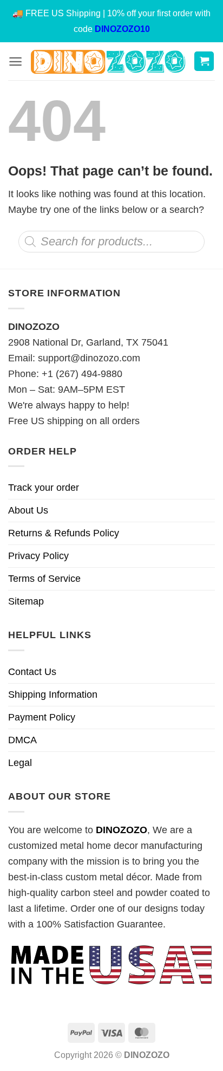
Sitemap (26, 601)
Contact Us (32, 671)
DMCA (22, 740)
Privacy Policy (38, 555)
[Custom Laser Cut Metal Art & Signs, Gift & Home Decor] (108, 61)
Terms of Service (44, 578)
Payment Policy (41, 717)
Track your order (43, 487)
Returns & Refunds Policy (63, 533)
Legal (20, 762)
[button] (15, 61)
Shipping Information (52, 694)
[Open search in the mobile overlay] (111, 241)
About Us (28, 510)
